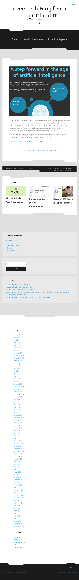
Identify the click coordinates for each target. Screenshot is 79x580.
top (71, 567)
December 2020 (19, 495)
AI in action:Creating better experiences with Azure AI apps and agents (28, 297)
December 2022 (19, 449)
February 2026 (18, 350)
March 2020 (17, 518)
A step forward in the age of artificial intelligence (60, 169)
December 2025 (19, 355)
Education (9, 240)
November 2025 (19, 358)
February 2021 (18, 490)
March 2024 (17, 410)
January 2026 (18, 353)
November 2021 (19, 482)
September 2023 (19, 425)
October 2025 (18, 361)
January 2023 (18, 446)
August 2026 (18, 335)
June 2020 (17, 511)
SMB (7, 248)
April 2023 (17, 438)
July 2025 (17, 368)
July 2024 (17, 399)
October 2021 (18, 485)
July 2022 (17, 461)
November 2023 (19, 420)
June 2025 (17, 371)
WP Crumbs (73, 572)
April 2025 (17, 376)
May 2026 (17, 342)
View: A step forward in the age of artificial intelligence (26, 141)
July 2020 (17, 508)
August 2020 (18, 505)
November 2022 (19, 451)
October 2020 (18, 500)
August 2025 (18, 366)
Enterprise (9, 243)
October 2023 (18, 423)
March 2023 (17, 441)
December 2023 (19, 418)
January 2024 (18, 415)
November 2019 (19, 526)
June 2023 (17, 433)
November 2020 (19, 498)
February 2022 (18, 474)
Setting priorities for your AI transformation (19, 287)
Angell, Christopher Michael (48, 150)
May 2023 (17, 436)
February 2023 (18, 443)
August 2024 (18, 397)
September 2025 (19, 363)
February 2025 (18, 381)
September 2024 (19, 394)
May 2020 (17, 513)
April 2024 (17, 407)
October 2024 (18, 392)
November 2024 (19, 389)
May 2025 (17, 374)
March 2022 (17, 472)
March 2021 (17, 487)
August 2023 (18, 428)
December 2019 (19, 524)
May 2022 (17, 467)
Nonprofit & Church (12, 245)
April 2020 (17, 516)
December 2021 (19, 480)
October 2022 (18, 454)
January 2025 (18, 384)
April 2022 (17, 469)
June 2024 (17, 402)
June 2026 (17, 340)
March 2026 (17, 348)
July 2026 (17, 337)
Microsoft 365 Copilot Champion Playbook (19, 289)
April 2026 (17, 345)
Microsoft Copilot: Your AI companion (18, 284)
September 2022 (19, 456)
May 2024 (17, 405)
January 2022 (18, 477)
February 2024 (18, 412)
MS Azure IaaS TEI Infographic (18, 168)
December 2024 (19, 386)
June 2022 (17, 464)
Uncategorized (10, 250)
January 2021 (18, 493)
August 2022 (18, 459)
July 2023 (17, 430)
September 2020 (19, 503)
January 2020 (18, 521)
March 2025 (17, 379)
